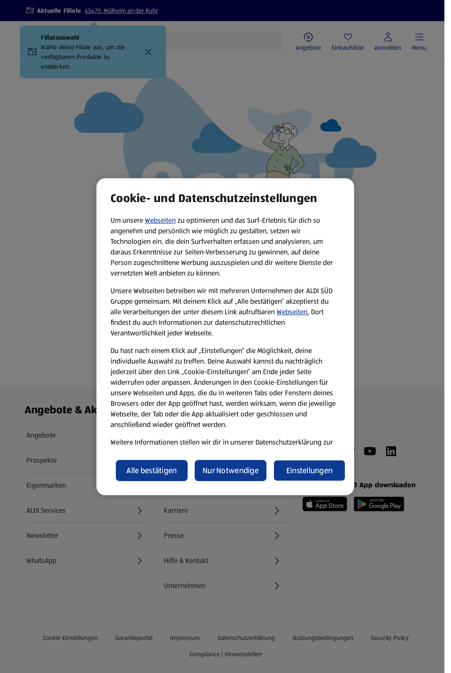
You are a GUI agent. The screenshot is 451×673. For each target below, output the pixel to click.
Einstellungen (309, 470)
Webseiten (160, 220)
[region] (225, 336)
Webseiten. (293, 312)
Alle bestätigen (151, 470)
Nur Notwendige (231, 470)
